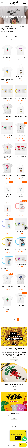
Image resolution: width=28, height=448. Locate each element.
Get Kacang (14, 360)
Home (13, 14)
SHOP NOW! (14, 389)
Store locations (14, 429)
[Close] (25, 432)
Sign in (18, 438)
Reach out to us (14, 426)
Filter (6, 36)
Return (13, 424)
